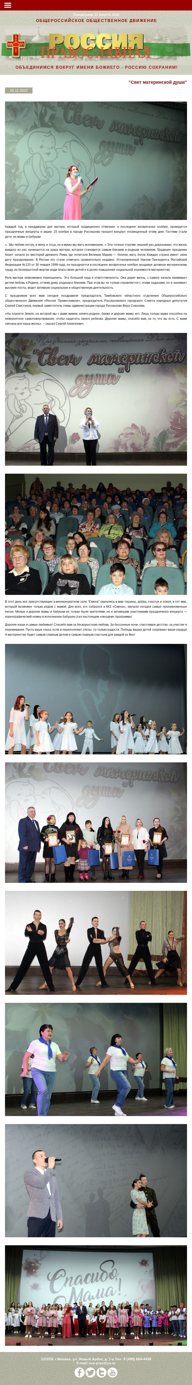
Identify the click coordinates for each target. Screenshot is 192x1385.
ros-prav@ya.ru (102, 1363)
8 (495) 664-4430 (137, 1359)
